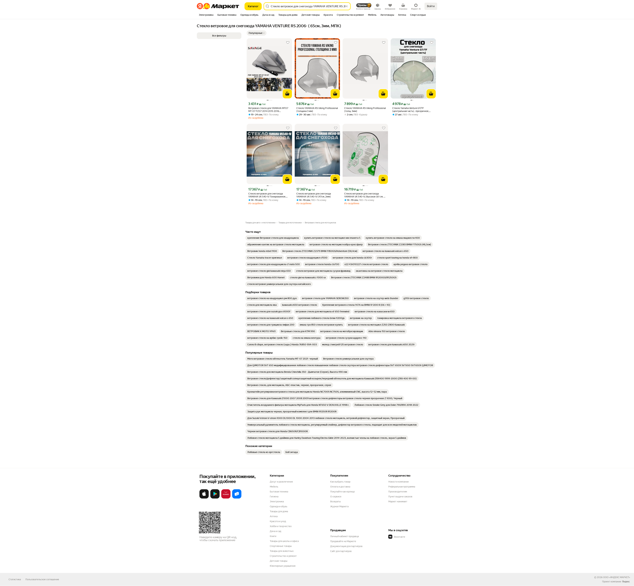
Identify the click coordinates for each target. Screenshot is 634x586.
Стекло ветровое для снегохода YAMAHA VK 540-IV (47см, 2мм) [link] (313, 195)
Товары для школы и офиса (284, 541)
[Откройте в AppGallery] (225, 498)
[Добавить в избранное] (287, 42)
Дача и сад (275, 531)
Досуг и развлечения (281, 481)
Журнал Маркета (339, 506)
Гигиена (274, 496)
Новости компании (398, 481)
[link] (273, 238)
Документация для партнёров (346, 546)
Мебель (274, 486)
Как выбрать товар (340, 481)
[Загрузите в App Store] (204, 498)
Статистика (15, 579)
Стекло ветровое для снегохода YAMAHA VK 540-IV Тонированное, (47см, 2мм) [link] (267, 195)
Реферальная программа (401, 486)
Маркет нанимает (397, 501)
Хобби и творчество (281, 526)
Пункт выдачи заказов (400, 496)
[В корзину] (287, 94)
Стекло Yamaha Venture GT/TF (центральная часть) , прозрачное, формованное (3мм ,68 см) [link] (410, 110)
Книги (273, 536)
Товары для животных (282, 551)
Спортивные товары (281, 546)
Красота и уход (278, 521)
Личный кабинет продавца (344, 536)
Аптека (274, 516)
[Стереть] (346, 6)
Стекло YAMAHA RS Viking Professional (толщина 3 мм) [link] (317, 109)
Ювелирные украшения (282, 566)
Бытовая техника (279, 491)
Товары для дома (279, 511)
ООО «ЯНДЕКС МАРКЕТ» (616, 577)
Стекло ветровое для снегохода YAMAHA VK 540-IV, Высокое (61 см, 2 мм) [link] (364, 195)
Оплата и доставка (340, 486)
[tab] (206, 15)
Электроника (277, 501)
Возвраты (335, 501)
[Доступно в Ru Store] (236, 498)
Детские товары (278, 561)
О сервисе (335, 496)
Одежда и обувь (278, 506)
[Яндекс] (626, 581)
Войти (431, 6)
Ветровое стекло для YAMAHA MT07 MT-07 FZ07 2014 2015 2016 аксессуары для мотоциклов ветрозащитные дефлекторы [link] (268, 110)
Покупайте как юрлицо (342, 491)
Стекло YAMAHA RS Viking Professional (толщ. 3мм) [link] (365, 109)
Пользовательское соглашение (42, 579)
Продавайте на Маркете (343, 541)
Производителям (397, 491)
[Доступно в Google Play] (215, 498)
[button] (256, 33)
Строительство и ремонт (283, 556)
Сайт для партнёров (341, 551)
